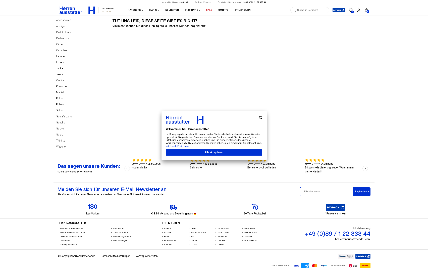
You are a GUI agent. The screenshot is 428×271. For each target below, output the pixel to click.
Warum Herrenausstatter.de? (73, 233)
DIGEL (193, 229)
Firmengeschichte (68, 245)
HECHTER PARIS (198, 233)
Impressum (118, 229)
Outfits (223, 10)
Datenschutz (65, 241)
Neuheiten (172, 10)
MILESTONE (223, 229)
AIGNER (168, 233)
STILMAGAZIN (243, 10)
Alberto (167, 229)
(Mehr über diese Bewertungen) (75, 172)
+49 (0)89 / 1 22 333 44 (255, 2)
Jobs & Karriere (120, 233)
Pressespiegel (120, 241)
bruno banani (170, 241)
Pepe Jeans (249, 229)
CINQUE (168, 245)
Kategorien (135, 10)
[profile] (358, 10)
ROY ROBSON (250, 241)
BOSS (166, 237)
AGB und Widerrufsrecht (71, 237)
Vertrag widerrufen (147, 256)
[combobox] (312, 10)
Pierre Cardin (250, 233)
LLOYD (194, 245)
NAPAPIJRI (223, 237)
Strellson (248, 237)
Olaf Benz (222, 241)
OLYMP (221, 245)
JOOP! (194, 241)
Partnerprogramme (122, 237)
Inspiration (192, 10)
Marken (154, 10)
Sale (209, 10)
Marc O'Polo (223, 233)
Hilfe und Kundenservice (71, 229)
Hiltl (192, 237)
